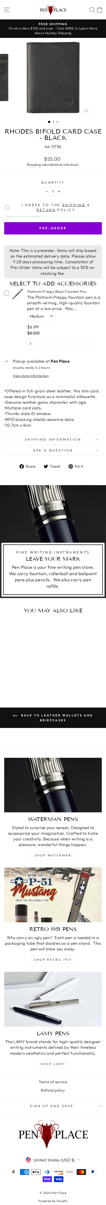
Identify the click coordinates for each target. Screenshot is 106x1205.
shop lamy (53, 1064)
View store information (31, 376)
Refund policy (53, 1090)
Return (46, 210)
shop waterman (53, 855)
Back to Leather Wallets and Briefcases (56, 717)
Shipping (34, 164)
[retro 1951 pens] (53, 894)
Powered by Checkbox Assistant (23, 216)
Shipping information (53, 439)
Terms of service (53, 1082)
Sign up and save (52, 1106)
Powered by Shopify (53, 1201)
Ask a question (53, 450)
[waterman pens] (53, 785)
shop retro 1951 (53, 959)
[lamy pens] (53, 999)
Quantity (53, 182)
